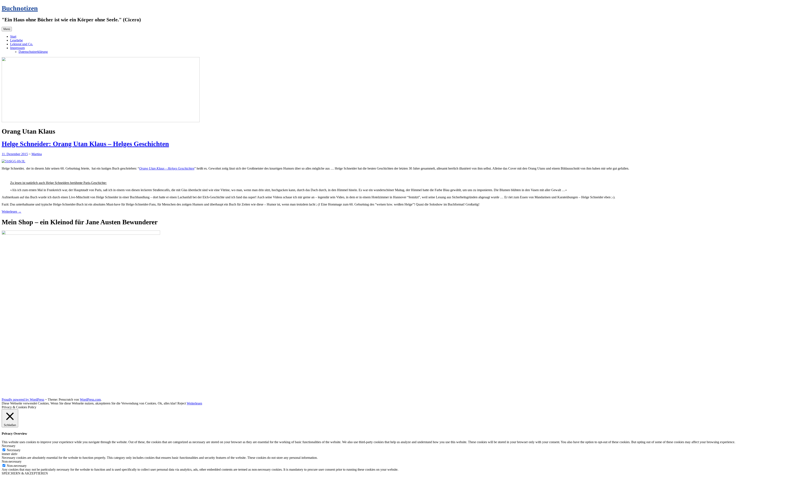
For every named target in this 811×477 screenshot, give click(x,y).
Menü (6, 29)
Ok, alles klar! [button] (167, 403)
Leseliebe (16, 40)
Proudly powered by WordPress (23, 399)
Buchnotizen (20, 8)
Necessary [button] (8, 446)
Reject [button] (181, 403)
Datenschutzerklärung (33, 51)
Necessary (13, 450)
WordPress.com (90, 399)
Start (13, 36)
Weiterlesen (11, 211)
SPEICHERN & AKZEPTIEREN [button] (25, 473)
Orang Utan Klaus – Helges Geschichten (166, 168)
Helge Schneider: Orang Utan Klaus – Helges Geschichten (85, 144)
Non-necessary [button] (12, 461)
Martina (36, 154)
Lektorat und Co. (21, 44)
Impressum (17, 48)
